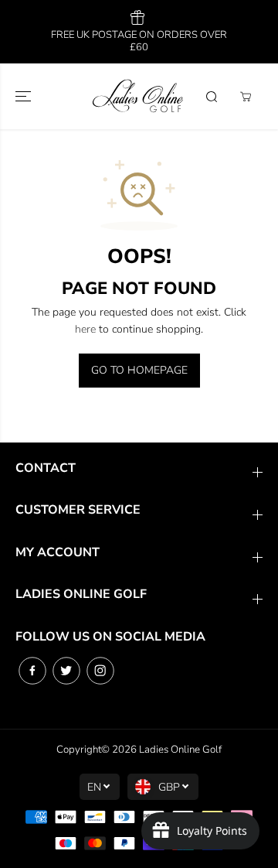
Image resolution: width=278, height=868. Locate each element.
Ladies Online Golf (180, 750)
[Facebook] (32, 671)
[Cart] (246, 97)
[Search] (212, 97)
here (85, 329)
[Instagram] (100, 671)
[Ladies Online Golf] (139, 96)
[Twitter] (66, 671)
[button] (24, 96)
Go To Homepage (139, 370)
